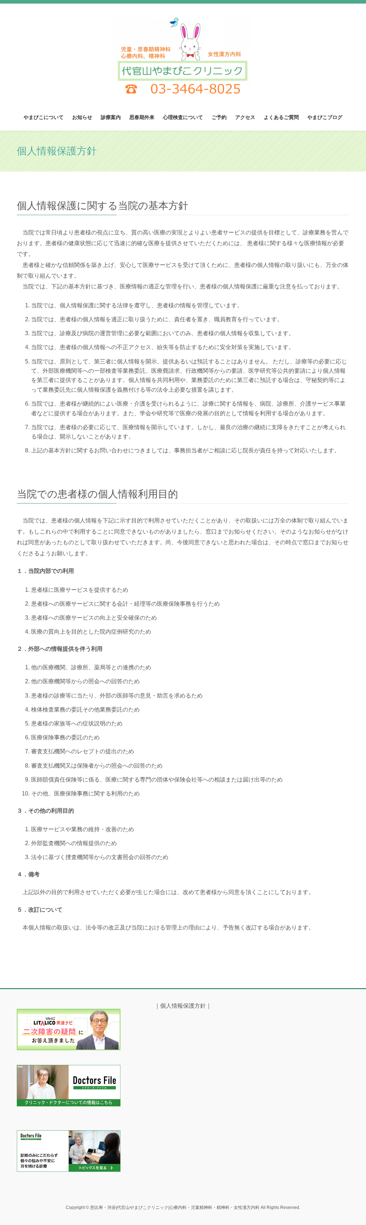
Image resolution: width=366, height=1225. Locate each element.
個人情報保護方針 (183, 1006)
